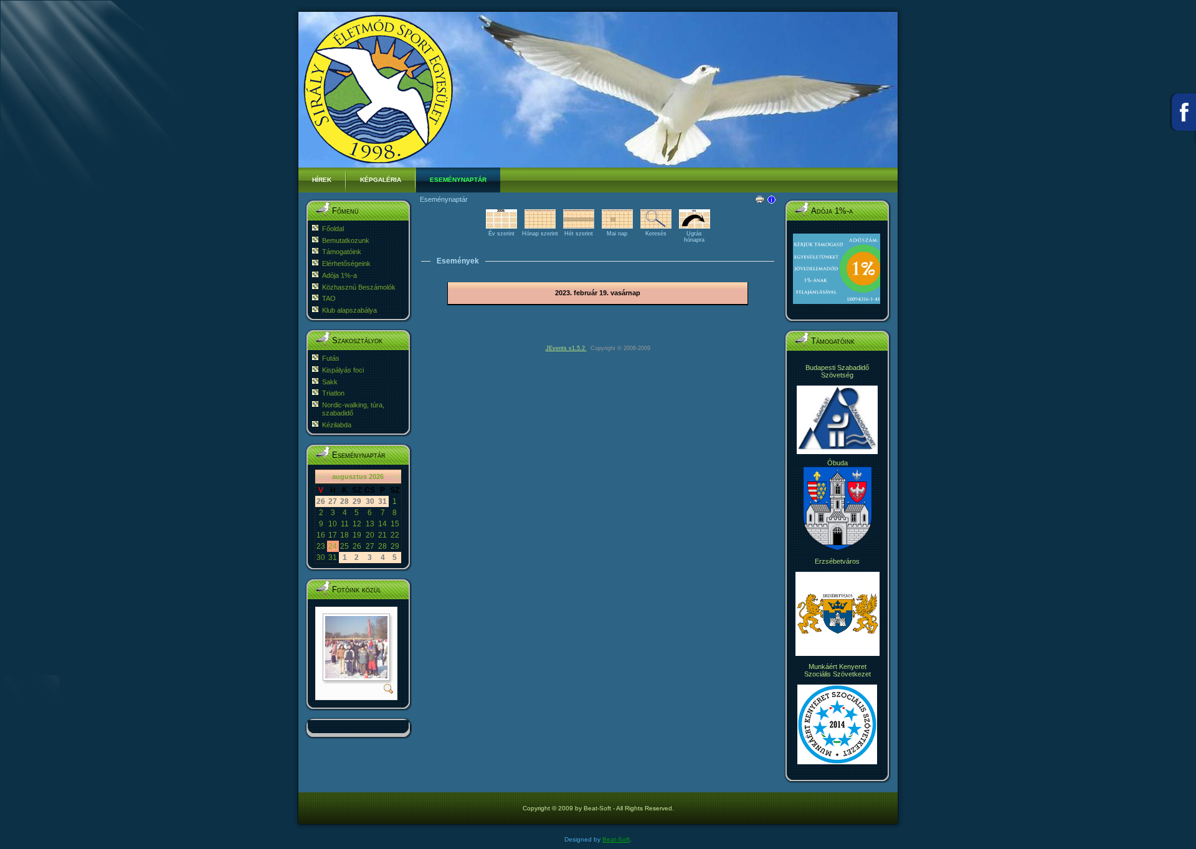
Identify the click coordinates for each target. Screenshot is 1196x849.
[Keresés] (656, 226)
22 (395, 535)
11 (345, 523)
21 (382, 535)
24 (332, 546)
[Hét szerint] (578, 226)
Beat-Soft (616, 839)
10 (332, 523)
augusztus (349, 476)
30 (320, 557)
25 (344, 546)
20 (370, 535)
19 (357, 535)
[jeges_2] (356, 676)
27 (370, 546)
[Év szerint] (501, 226)
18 (344, 535)
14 (382, 523)
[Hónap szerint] (540, 226)
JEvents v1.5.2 (566, 348)
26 (357, 546)
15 (395, 523)
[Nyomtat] (760, 197)
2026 (376, 476)
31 (332, 557)
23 (320, 546)
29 (395, 546)
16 (320, 535)
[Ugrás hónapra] (694, 226)
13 (370, 523)
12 (357, 523)
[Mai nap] (617, 226)
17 (332, 535)
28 (382, 546)
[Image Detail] (389, 691)
